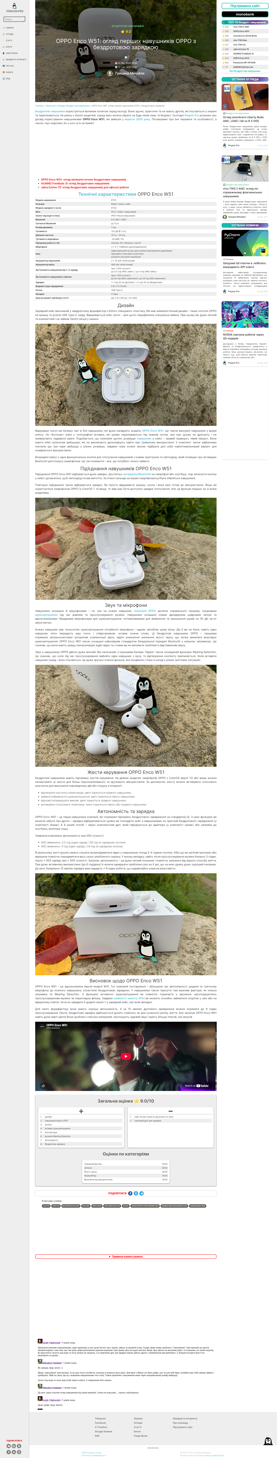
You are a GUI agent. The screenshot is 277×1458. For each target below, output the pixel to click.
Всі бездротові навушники (245, 71)
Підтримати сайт (183, 1427)
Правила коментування (127, 1256)
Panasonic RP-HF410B (244, 62)
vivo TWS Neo (240, 40)
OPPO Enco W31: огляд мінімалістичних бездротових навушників (83, 179)
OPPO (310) (96, 1206)
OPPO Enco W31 (152, 430)
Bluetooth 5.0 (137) (71, 1206)
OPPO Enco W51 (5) (112, 1206)
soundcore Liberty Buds (245, 35)
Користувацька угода (91, 1453)
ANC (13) (56, 1206)
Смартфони (10, 53)
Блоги (7, 47)
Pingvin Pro (192, 115)
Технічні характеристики (107, 194)
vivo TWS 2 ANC (241, 27)
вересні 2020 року (137, 119)
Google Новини (103, 1431)
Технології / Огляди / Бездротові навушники (67, 105)
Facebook (100, 1422)
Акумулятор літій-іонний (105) (145, 1206)
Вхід (6, 78)
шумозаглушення (46, 614)
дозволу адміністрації (214, 1455)
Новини (8, 28)
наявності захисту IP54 (129, 998)
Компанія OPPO (145, 610)
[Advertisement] (125, 154)
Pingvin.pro (14, 11)
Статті (7, 40)
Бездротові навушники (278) (174, 1206)
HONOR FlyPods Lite (243, 67)
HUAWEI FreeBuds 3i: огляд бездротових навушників (75, 183)
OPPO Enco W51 (241, 31)
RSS (97, 1435)
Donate (8, 72)
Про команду (180, 1422)
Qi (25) (125, 1206)
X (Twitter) (101, 1427)
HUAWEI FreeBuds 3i (243, 53)
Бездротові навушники (50, 111)
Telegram (100, 1418)
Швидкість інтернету (14, 59)
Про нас (8, 66)
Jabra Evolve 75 (241, 49)
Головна (39, 105)
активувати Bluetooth (137, 474)
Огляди (8, 34)
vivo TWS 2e (239, 44)
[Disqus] (126, 1299)
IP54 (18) (85, 1206)
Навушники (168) (197, 1206)
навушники (144, 438)
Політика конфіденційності (94, 1455)
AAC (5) (46, 1206)
